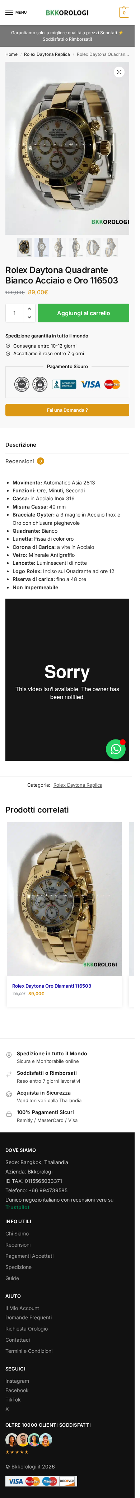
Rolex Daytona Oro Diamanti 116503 (51, 986)
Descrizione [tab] (20, 444)
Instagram (17, 1381)
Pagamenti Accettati (29, 1256)
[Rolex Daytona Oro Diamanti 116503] (64, 899)
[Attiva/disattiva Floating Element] (116, 749)
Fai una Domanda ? (67, 410)
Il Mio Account (22, 1308)
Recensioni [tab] (23, 461)
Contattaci (17, 1340)
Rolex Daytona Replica (47, 54)
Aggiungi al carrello (83, 313)
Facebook (17, 1390)
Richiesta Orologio (26, 1328)
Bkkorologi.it (26, 1466)
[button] (123, 13)
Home (11, 54)
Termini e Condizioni (28, 1351)
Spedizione (18, 1267)
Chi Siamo (17, 1233)
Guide (12, 1278)
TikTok (13, 1399)
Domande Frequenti (28, 1317)
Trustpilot (17, 1207)
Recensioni (18, 1245)
